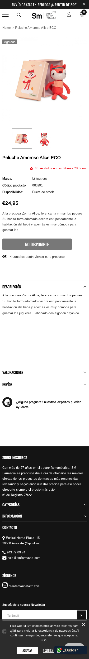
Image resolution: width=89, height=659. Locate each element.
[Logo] (44, 14)
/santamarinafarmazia (23, 586)
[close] (84, 4)
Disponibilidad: (12, 192)
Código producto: (14, 185)
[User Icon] (69, 14)
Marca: (7, 178)
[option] (44, 79)
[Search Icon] (19, 15)
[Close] (83, 625)
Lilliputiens (39, 178)
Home (6, 27)
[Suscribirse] (81, 615)
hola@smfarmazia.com (24, 558)
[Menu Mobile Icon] (5, 15)
